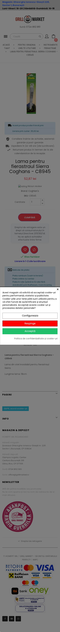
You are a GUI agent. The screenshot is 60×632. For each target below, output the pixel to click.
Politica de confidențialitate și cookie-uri (36, 338)
